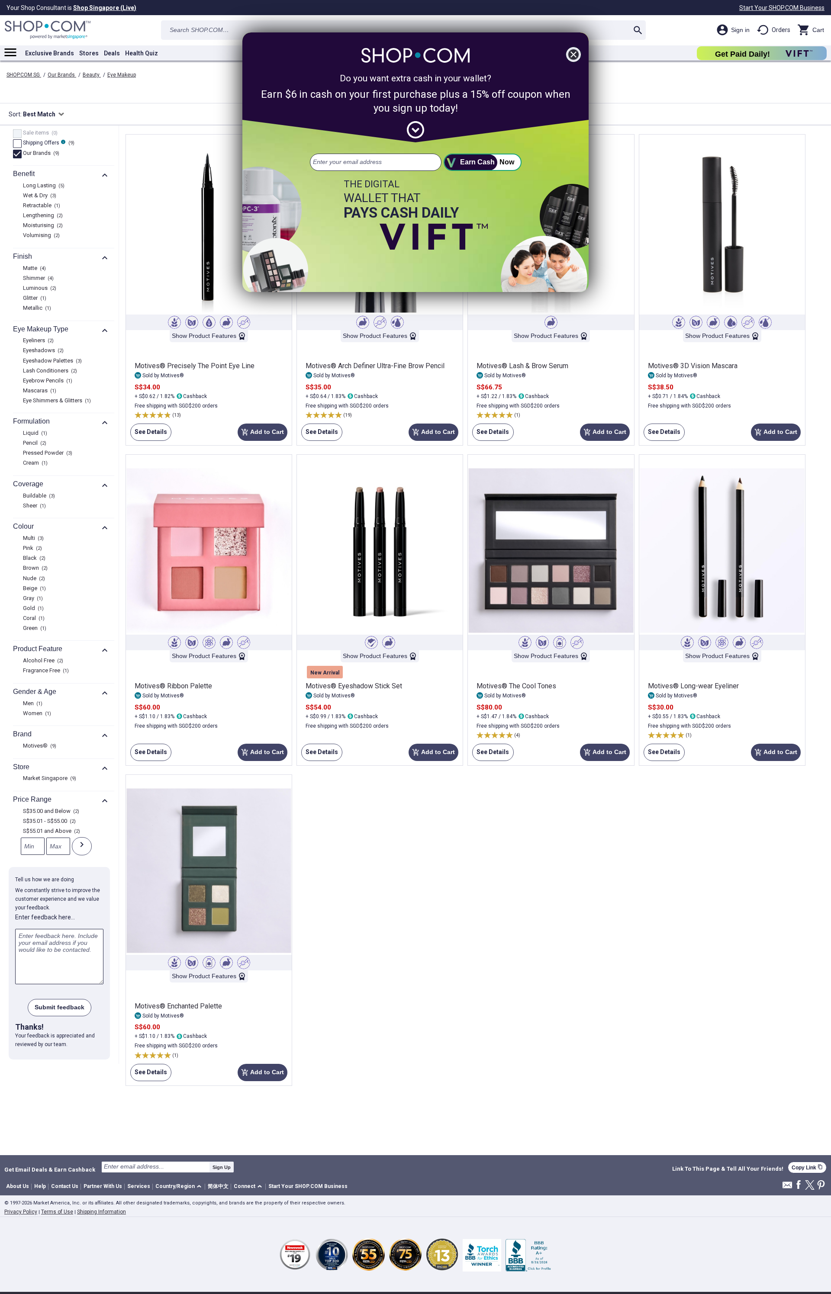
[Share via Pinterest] (821, 1185)
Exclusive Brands (49, 53)
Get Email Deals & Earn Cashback (49, 1169)
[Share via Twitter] (810, 1185)
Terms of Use (57, 1212)
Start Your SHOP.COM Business (782, 8)
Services (138, 1186)
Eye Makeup (121, 75)
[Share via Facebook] (798, 1185)
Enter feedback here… (45, 917)
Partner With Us (103, 1186)
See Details (148, 434)
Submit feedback (59, 1007)
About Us (17, 1186)
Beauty (92, 75)
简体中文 (218, 1186)
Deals (112, 53)
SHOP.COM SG (23, 75)
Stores (89, 53)
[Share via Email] (787, 1187)
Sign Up (222, 1167)
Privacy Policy (20, 1212)
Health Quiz (141, 53)
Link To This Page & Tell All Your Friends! (727, 1169)
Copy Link (807, 1167)
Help (40, 1186)
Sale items (39, 133)
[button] (180, 1187)
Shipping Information (101, 1212)
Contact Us (64, 1186)
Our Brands (62, 75)
